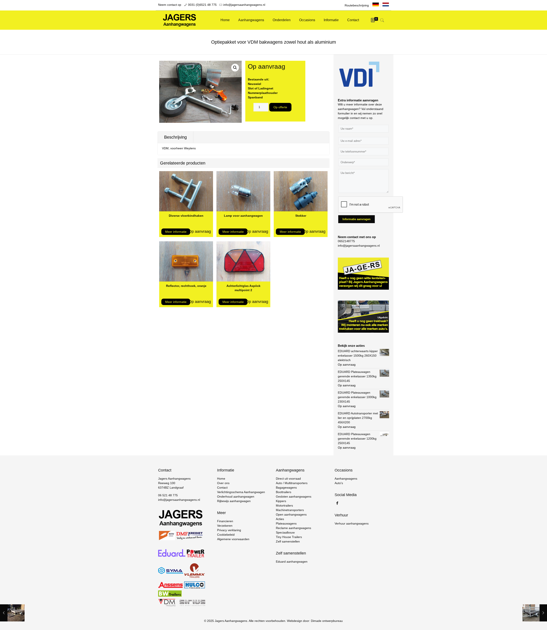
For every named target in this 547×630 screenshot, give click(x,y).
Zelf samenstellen (288, 541)
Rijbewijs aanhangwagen (234, 501)
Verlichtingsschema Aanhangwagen (241, 492)
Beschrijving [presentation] (175, 137)
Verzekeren (224, 525)
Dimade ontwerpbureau (327, 621)
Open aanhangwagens (291, 514)
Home (221, 478)
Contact (222, 487)
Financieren (225, 521)
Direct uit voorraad (288, 478)
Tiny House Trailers (289, 537)
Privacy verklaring (229, 530)
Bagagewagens (286, 487)
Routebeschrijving (357, 5)
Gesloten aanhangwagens (293, 496)
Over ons (223, 483)
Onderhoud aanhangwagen (235, 496)
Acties (280, 519)
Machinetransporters (290, 510)
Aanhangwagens (346, 478)
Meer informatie (176, 231)
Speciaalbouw (285, 532)
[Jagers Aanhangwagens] (179, 20)
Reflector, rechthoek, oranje (186, 286)
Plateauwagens (286, 523)
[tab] (175, 137)
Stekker (300, 215)
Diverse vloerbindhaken (186, 215)
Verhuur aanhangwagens (352, 523)
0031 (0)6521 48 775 (202, 4)
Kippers (281, 501)
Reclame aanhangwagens (293, 528)
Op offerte (280, 107)
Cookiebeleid (226, 534)
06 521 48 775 (168, 495)
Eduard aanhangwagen (291, 561)
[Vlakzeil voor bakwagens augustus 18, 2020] (12, 612)
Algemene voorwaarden (233, 539)
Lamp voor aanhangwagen (243, 215)
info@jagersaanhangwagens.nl (244, 4)
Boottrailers (283, 492)
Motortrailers (284, 505)
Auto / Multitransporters (291, 483)
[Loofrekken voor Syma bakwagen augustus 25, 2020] (534, 612)
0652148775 (346, 241)
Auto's (339, 483)
